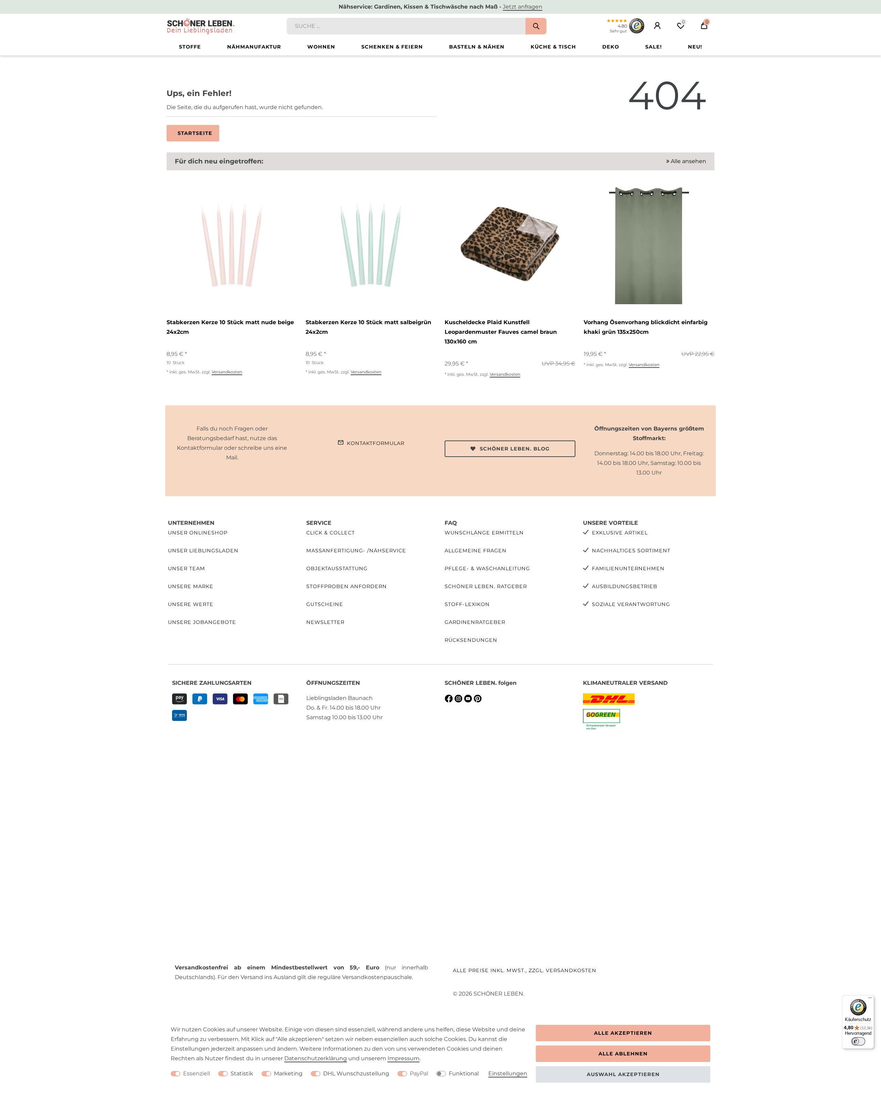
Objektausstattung (337, 568)
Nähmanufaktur (254, 47)
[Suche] (536, 26)
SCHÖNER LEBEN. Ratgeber (486, 586)
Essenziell (196, 1073)
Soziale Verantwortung (631, 604)
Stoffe (190, 47)
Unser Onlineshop (197, 533)
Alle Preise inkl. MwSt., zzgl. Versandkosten (524, 970)
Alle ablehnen (623, 1054)
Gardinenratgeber (475, 622)
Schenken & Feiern (392, 47)
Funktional (464, 1073)
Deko (610, 47)
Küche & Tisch (553, 47)
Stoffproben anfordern (346, 586)
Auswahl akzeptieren (623, 1074)
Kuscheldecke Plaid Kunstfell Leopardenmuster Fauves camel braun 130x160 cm (501, 332)
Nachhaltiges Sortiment (631, 551)
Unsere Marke (190, 586)
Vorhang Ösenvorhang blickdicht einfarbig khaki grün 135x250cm (646, 327)
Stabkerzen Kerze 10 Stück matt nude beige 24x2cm (230, 327)
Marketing (288, 1073)
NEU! (695, 47)
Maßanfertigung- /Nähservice (356, 551)
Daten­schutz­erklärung (315, 1058)
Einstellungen (507, 1073)
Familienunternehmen (628, 568)
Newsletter (325, 622)
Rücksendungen (471, 640)
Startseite (195, 133)
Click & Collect (330, 533)
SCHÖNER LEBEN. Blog (515, 449)
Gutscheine (324, 604)
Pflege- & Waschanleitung (487, 568)
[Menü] (870, 999)
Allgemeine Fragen (476, 551)
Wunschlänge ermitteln (484, 533)
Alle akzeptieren (623, 1033)
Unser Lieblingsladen (203, 551)
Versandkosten (227, 371)
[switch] (858, 1041)
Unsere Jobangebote (202, 622)
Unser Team (186, 568)
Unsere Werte (190, 604)
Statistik (242, 1073)
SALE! (653, 47)
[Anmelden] (657, 26)
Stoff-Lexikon (467, 604)
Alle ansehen (687, 161)
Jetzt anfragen (522, 6)
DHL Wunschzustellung (356, 1073)
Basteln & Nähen (477, 47)
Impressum (404, 1058)
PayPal (419, 1073)
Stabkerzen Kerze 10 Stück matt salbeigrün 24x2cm (368, 327)
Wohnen (321, 47)
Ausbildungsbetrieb (624, 586)
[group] (232, 244)
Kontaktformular (375, 443)
